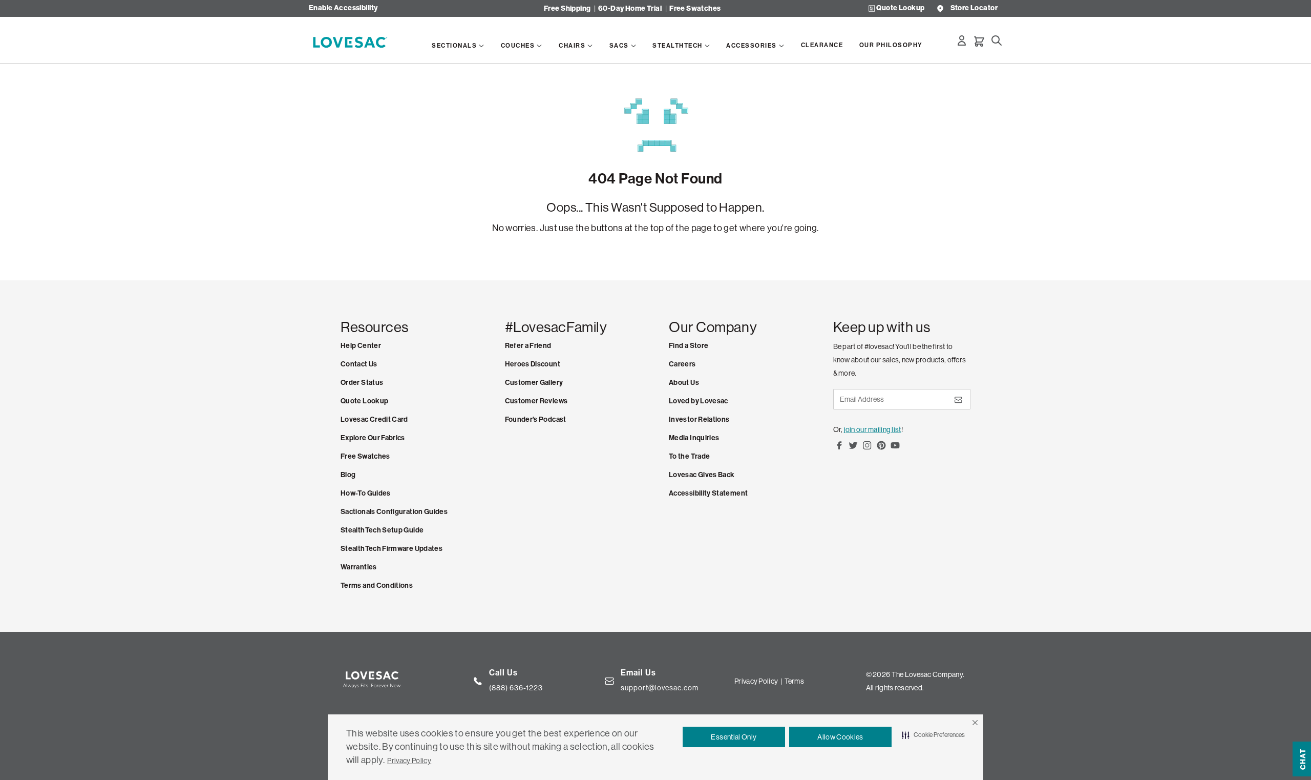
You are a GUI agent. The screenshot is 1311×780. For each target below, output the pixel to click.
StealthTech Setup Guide (382, 530)
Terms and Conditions (377, 585)
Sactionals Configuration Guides (394, 511)
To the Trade (689, 456)
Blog (348, 474)
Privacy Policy (409, 760)
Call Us (503, 673)
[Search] (996, 40)
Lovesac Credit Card (374, 419)
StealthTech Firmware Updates (391, 548)
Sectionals (454, 45)
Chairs (572, 45)
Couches (518, 45)
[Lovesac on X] (853, 449)
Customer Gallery (534, 382)
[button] (975, 722)
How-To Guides (366, 493)
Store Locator (974, 8)
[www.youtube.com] (895, 449)
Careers (682, 364)
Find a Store (688, 345)
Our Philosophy (891, 45)
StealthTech (677, 45)
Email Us (638, 673)
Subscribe (957, 404)
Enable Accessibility (343, 8)
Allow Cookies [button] (840, 737)
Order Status (362, 382)
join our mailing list (872, 429)
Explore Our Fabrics (373, 438)
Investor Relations (699, 419)
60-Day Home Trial (630, 8)
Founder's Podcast (535, 419)
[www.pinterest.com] (881, 449)
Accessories (751, 45)
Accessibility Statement (708, 493)
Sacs (619, 45)
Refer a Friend (528, 345)
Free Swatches (695, 8)
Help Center (361, 345)
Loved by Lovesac (698, 401)
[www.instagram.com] (867, 449)
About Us (684, 382)
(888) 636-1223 (516, 688)
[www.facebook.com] (839, 449)
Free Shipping (567, 8)
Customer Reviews (536, 401)
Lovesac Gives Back (701, 474)
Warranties (359, 567)
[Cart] (979, 41)
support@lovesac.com (660, 688)
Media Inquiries (694, 438)
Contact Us (359, 364)
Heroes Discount (532, 364)
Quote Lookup (900, 8)
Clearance (822, 45)
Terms (794, 681)
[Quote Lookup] (871, 8)
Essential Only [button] (733, 737)
